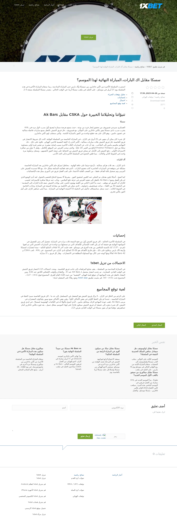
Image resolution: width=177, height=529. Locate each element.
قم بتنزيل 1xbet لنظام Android (33, 484)
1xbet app (82, 278)
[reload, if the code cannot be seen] (99, 436)
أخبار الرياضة (49, 5)
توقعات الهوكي (147, 97)
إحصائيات (121, 97)
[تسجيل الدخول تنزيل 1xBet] (135, 5)
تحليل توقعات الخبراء (116, 94)
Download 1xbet (157, 101)
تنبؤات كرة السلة (77, 490)
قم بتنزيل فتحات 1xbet (37, 502)
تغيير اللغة (72, 5)
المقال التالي (141, 325)
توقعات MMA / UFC (76, 484)
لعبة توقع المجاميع (117, 103)
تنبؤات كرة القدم (77, 478)
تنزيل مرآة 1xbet (39, 514)
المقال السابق (157, 325)
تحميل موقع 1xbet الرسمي (35, 508)
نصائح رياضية (34, 5)
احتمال (122, 100)
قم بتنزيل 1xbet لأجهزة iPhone (33, 490)
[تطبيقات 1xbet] (151, 5)
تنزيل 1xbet (19, 5)
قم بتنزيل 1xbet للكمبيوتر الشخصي (32, 496)
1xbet (61, 5)
